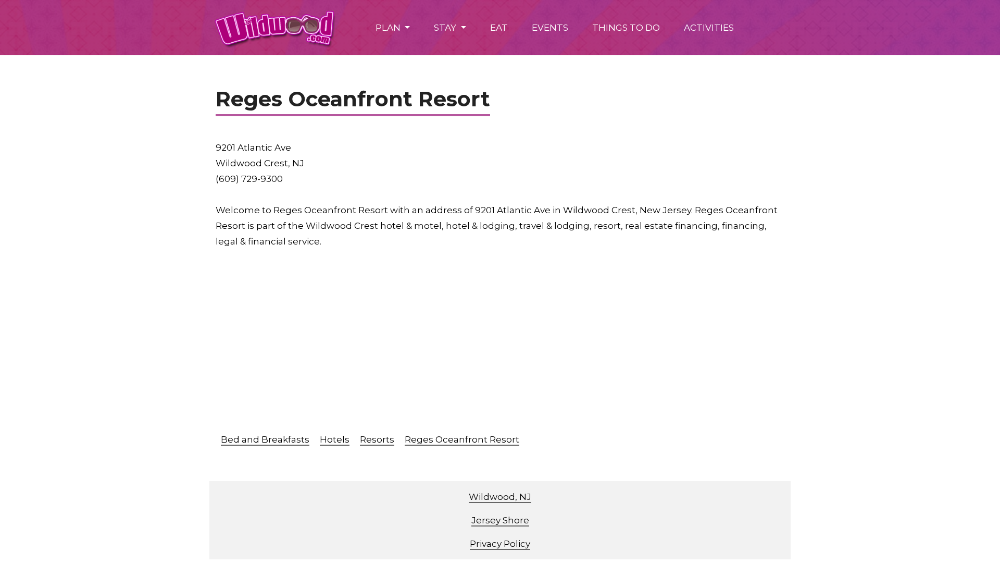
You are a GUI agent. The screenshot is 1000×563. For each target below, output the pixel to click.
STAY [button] (446, 27)
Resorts (377, 439)
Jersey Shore (500, 520)
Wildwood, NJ (500, 497)
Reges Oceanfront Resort (462, 439)
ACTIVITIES (709, 27)
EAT (499, 27)
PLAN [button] (389, 27)
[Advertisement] (528, 346)
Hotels (334, 439)
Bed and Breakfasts (265, 439)
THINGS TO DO (626, 27)
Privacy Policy (500, 543)
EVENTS (550, 27)
